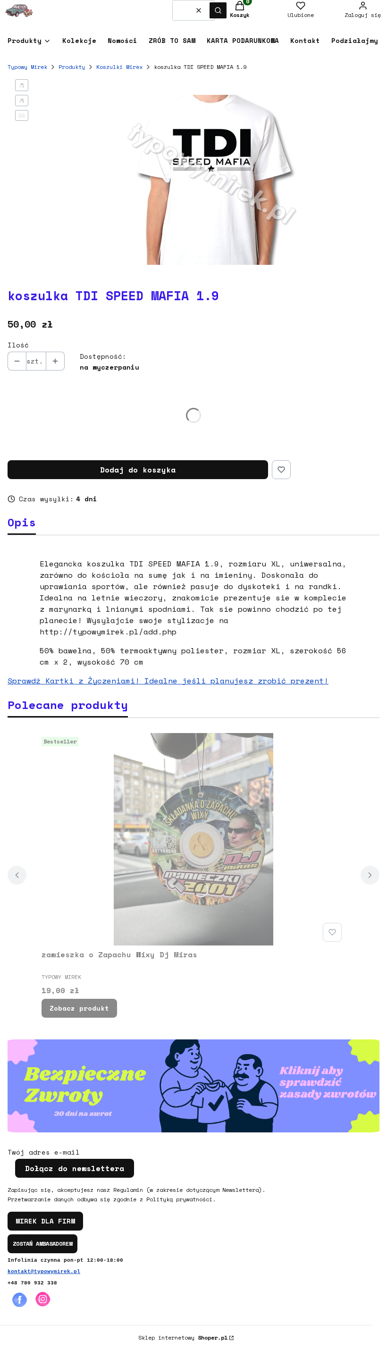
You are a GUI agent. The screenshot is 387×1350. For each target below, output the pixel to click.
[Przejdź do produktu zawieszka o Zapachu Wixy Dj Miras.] (193, 839)
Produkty (72, 67)
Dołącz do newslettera (74, 1168)
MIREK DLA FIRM (45, 1221)
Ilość (18, 345)
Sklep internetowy (182, 1337)
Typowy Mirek (27, 67)
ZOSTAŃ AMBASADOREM (42, 1244)
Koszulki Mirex (119, 67)
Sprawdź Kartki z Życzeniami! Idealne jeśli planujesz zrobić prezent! (168, 680)
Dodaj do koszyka (138, 469)
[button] (218, 10)
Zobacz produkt (79, 1008)
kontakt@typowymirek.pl (44, 1271)
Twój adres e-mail (44, 1152)
